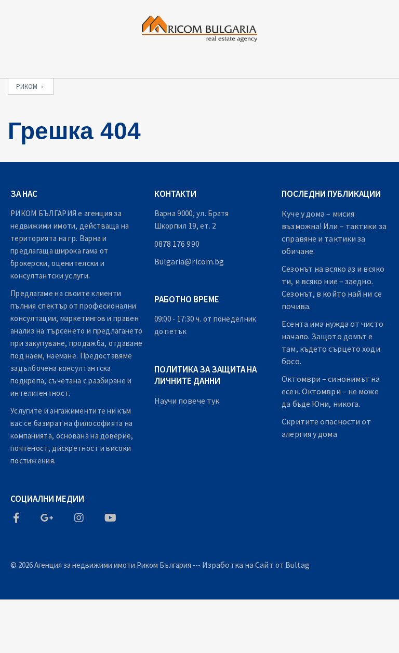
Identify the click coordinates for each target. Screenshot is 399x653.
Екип (177, 606)
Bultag (297, 564)
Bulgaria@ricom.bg (189, 261)
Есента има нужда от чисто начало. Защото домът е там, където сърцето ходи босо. (332, 342)
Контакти (353, 606)
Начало (57, 606)
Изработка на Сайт (238, 564)
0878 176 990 (177, 243)
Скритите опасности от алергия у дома (326, 427)
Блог (231, 606)
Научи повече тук (187, 400)
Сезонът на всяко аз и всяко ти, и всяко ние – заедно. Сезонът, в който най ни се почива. (333, 287)
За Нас (287, 606)
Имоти (120, 606)
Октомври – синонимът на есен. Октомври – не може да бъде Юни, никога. (331, 391)
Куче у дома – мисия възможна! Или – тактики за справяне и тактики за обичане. (334, 232)
